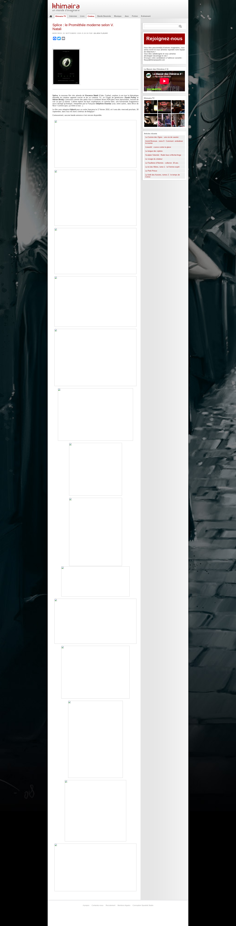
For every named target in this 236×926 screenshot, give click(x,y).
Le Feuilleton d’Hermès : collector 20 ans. (162, 163)
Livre (82, 16)
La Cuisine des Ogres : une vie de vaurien (162, 137)
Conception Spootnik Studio (143, 905)
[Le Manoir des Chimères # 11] (164, 113)
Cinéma (91, 16)
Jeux (127, 16)
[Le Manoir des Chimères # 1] (164, 126)
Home (50, 16)
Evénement (146, 16)
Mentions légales (124, 905)
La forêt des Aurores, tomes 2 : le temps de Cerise (162, 176)
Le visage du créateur (153, 159)
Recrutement (110, 905)
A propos (86, 905)
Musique (117, 16)
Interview (73, 16)
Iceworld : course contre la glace (158, 147)
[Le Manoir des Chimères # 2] (178, 126)
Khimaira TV (60, 16)
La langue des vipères (154, 151)
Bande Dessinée (104, 16)
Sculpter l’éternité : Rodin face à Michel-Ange (163, 155)
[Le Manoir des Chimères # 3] (150, 113)
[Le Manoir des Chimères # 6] (178, 113)
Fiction (135, 16)
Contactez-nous (97, 905)
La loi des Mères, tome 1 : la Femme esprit (162, 167)
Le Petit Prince (151, 171)
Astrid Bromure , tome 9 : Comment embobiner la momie (164, 142)
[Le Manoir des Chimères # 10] (150, 126)
